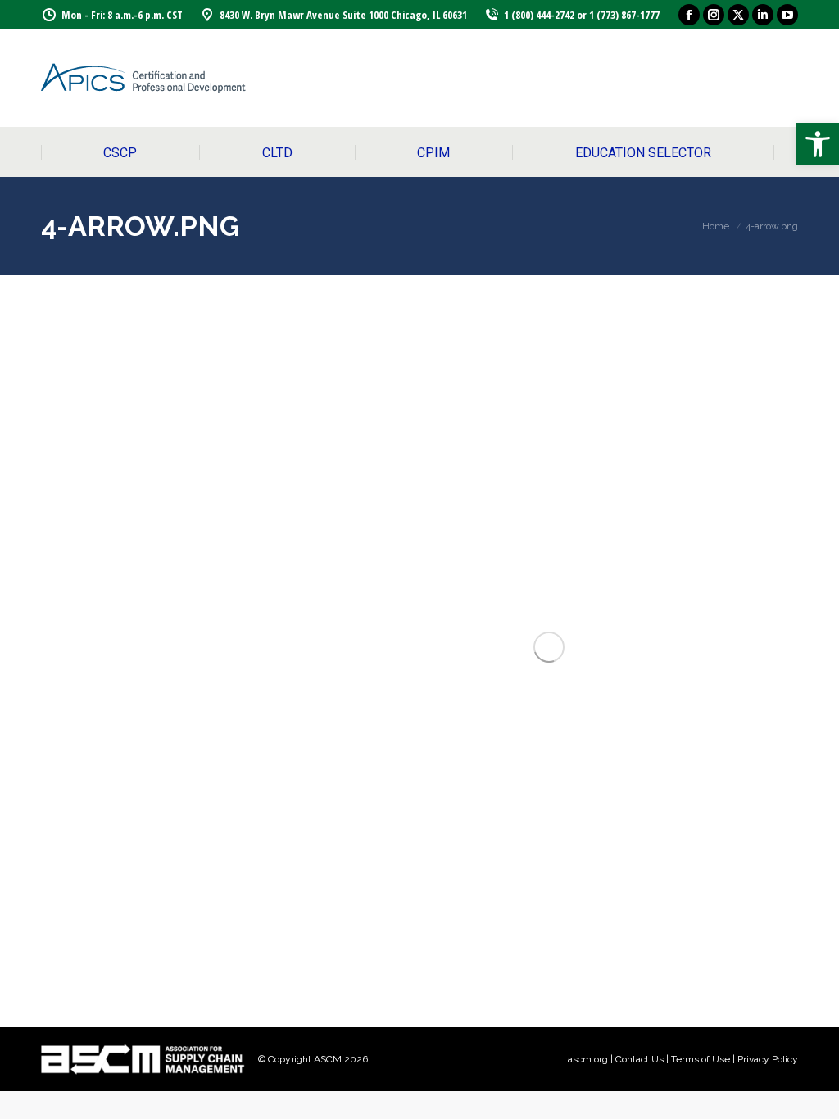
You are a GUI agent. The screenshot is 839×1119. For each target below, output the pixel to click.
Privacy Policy (767, 1059)
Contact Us (639, 1059)
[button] (817, 144)
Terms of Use (700, 1059)
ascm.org (588, 1059)
